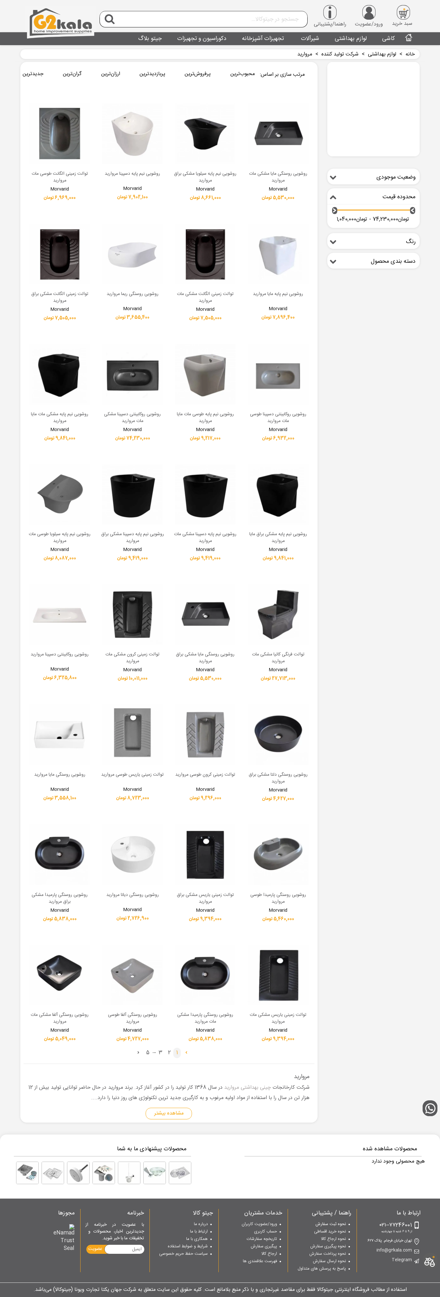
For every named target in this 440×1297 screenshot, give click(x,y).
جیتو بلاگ (150, 39)
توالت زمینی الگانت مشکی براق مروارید (59, 297)
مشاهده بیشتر (169, 1113)
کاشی (388, 39)
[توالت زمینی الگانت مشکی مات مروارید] (205, 254)
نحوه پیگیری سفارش (328, 1246)
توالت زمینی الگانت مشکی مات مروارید (205, 297)
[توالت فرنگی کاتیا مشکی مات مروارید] (278, 614)
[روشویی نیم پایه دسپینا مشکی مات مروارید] (205, 494)
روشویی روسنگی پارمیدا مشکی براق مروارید (60, 898)
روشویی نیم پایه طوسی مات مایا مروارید (205, 418)
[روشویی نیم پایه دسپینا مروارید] (132, 133)
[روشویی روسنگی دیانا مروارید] (132, 854)
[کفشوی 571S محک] (27, 1173)
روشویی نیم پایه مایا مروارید (278, 294)
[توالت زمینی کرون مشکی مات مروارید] (132, 614)
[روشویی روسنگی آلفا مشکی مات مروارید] (59, 975)
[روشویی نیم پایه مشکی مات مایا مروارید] (59, 374)
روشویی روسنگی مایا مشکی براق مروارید (205, 658)
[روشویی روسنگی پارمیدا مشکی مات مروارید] (205, 975)
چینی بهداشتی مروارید (247, 1087)
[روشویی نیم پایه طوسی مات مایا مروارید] (205, 374)
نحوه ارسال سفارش (329, 1261)
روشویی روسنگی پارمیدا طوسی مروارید (278, 898)
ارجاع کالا (269, 1254)
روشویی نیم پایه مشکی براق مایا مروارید (278, 538)
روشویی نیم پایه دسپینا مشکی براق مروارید (132, 538)
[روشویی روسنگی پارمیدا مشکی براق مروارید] (59, 854)
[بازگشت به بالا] (432, 1065)
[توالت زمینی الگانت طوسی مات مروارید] (59, 133)
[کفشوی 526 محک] (180, 1173)
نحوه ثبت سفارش (330, 1224)
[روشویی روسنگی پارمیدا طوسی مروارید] (278, 854)
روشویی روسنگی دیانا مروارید (132, 895)
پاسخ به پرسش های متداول (322, 1269)
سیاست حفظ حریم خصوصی (183, 1254)
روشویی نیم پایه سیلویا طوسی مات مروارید (60, 538)
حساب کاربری (265, 1232)
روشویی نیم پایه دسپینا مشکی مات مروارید (205, 538)
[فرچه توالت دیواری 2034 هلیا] (129, 1173)
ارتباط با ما (199, 1232)
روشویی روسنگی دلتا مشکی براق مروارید (278, 778)
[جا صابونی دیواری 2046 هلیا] (154, 1173)
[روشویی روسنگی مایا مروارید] (59, 734)
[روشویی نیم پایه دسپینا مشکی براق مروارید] (132, 494)
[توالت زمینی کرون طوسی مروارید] (205, 734)
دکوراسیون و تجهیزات (201, 39)
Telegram (402, 1260)
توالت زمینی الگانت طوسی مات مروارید (60, 177)
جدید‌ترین (33, 74)
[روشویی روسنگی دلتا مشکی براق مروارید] (278, 734)
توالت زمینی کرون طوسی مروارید (205, 775)
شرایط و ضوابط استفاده (188, 1246)
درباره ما (201, 1224)
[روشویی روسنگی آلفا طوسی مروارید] (132, 975)
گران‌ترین (72, 74)
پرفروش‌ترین (198, 74)
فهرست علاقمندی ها (260, 1261)
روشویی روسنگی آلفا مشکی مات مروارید (60, 1018)
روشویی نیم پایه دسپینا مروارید (132, 174)
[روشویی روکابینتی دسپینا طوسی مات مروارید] (278, 374)
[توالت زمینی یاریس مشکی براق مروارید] (205, 854)
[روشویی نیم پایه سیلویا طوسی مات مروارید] (59, 494)
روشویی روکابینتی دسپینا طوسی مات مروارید (278, 418)
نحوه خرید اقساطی (330, 1232)
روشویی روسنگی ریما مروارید (132, 294)
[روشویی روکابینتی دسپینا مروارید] (59, 614)
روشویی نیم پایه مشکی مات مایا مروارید (59, 418)
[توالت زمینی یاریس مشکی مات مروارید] (278, 975)
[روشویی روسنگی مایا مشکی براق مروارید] (205, 614)
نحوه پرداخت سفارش (327, 1254)
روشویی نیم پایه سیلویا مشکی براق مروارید (205, 177)
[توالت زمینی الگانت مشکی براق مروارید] (59, 254)
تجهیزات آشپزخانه (263, 39)
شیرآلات (309, 39)
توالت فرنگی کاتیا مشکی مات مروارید (278, 658)
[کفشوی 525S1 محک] (103, 1173)
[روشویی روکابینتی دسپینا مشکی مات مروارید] (132, 374)
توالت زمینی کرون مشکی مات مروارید (132, 658)
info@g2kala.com (394, 1250)
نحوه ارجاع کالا (333, 1239)
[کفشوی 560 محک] (53, 1173)
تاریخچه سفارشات (262, 1239)
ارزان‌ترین (110, 74)
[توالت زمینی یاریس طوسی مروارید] (132, 734)
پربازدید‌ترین (152, 74)
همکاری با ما (197, 1239)
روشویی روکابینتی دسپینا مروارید (60, 654)
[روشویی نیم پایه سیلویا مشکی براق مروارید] (205, 133)
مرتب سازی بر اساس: (282, 74)
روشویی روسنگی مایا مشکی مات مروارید (278, 177)
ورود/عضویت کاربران (259, 1224)
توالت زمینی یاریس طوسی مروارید (132, 775)
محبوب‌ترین (242, 74)
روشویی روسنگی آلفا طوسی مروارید (132, 1018)
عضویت (95, 1249)
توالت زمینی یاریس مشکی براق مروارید (205, 898)
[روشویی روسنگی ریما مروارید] (132, 254)
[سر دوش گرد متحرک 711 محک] (78, 1173)
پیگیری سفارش (264, 1246)
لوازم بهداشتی (351, 39)
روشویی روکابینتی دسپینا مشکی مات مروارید (132, 418)
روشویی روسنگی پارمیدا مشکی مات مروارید (205, 1018)
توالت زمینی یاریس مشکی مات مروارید (278, 1018)
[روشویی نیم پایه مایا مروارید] (278, 254)
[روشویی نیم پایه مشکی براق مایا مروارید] (278, 494)
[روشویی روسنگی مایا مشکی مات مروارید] (278, 133)
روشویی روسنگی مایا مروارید (59, 775)
